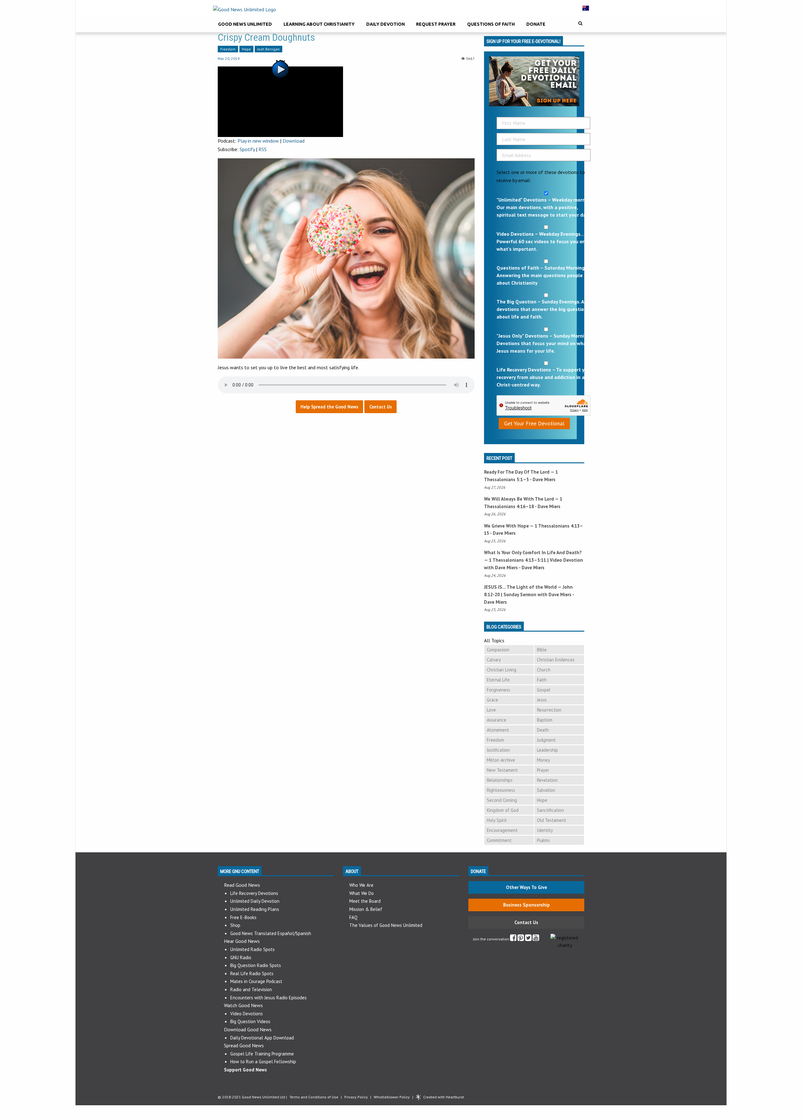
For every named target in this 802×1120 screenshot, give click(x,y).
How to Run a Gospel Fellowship (263, 1062)
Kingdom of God (502, 810)
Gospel (543, 690)
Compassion (498, 650)
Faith (542, 680)
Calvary (494, 660)
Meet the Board (365, 901)
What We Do (361, 893)
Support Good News (245, 1070)
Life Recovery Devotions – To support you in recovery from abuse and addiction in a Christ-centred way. (546, 377)
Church (543, 670)
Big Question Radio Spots (255, 965)
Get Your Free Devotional (534, 423)
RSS (262, 149)
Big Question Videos (250, 1021)
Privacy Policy (356, 1097)
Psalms (543, 840)
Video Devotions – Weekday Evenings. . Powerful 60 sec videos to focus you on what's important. (541, 241)
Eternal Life (498, 680)
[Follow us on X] (528, 939)
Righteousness (501, 790)
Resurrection (549, 710)
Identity (545, 830)
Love (491, 710)
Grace (492, 700)
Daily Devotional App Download (262, 1038)
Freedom (228, 49)
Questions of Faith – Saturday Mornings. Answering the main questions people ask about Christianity (544, 275)
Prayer (543, 770)
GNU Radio (240, 957)
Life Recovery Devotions (254, 893)
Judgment (546, 740)
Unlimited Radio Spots (252, 949)
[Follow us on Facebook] (513, 939)
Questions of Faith (491, 24)
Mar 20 (223, 58)
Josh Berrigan (268, 49)
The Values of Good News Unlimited (385, 925)
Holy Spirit (497, 820)
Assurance (496, 720)
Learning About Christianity (319, 24)
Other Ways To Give (526, 887)
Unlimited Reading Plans (254, 909)
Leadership (547, 750)
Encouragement (502, 830)
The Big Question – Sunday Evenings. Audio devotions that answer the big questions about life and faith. (545, 309)
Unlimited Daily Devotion (254, 901)
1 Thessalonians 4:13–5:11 (517, 560)
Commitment (499, 840)
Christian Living (501, 670)
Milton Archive (501, 760)
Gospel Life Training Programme (262, 1054)
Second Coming (502, 800)
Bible (542, 650)
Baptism (544, 720)
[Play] (280, 101)
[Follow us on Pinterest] (521, 939)
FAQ (353, 917)
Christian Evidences (556, 660)
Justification (498, 750)
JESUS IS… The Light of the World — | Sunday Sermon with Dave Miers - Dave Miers (529, 594)
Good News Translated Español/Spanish (270, 933)
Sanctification (550, 810)
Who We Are (361, 885)
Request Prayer (436, 24)
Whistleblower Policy (392, 1097)
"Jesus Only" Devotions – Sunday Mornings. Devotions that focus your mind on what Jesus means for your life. (545, 343)
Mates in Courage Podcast (256, 981)
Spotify (247, 149)
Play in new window (258, 141)
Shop (235, 925)
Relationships (500, 780)
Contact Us (526, 922)
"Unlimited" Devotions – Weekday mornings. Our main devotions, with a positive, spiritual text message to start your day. (546, 207)
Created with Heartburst (443, 1097)
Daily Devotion (385, 24)
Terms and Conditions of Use (313, 1097)
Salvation (546, 790)
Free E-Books (243, 917)
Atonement (498, 730)
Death (543, 730)
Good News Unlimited (245, 24)
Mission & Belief (365, 909)
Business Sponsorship (526, 905)
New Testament (502, 770)
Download (294, 141)
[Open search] (580, 23)
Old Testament (551, 820)
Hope (246, 49)
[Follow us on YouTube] (536, 939)
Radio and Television (251, 989)
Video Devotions (246, 1014)
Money (543, 760)
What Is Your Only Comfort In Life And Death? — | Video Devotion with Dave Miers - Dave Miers (533, 560)
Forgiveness (498, 690)
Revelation (547, 780)
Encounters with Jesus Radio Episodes (268, 998)
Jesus (542, 700)
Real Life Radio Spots (251, 973)
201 (234, 58)
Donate (535, 24)
